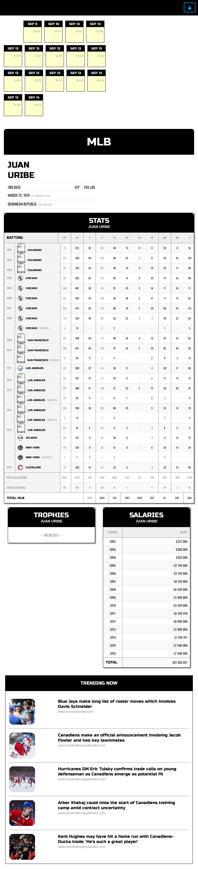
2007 (113, 581)
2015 (113, 645)
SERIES (44, 328)
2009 (113, 597)
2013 (113, 629)
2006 (113, 573)
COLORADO (35, 250)
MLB (99, 142)
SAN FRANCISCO (38, 340)
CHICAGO (31, 278)
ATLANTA (31, 437)
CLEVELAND (33, 467)
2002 (113, 541)
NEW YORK (33, 447)
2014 (113, 637)
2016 (113, 653)
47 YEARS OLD (40, 195)
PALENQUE (45, 204)
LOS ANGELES (35, 368)
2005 (113, 565)
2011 (113, 613)
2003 (113, 549)
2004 (113, 557)
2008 (113, 589)
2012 (113, 621)
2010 (113, 605)
